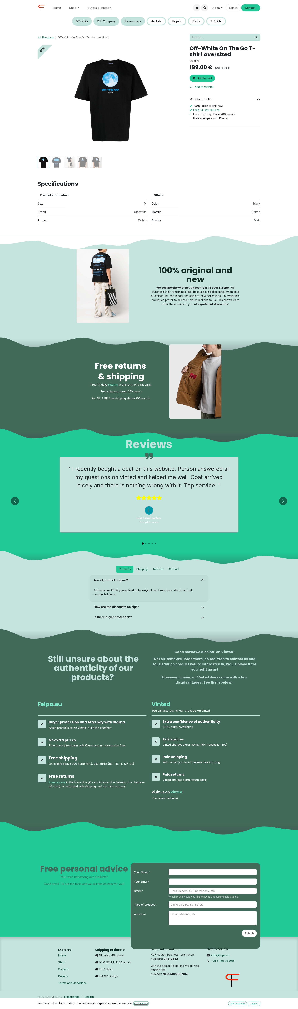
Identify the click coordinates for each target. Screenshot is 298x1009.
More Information (201, 99)
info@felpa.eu (220, 955)
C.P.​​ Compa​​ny (106, 21)
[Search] (256, 37)
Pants (196, 21)
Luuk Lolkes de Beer (148, 518)
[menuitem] (57, 7)
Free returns (57, 782)
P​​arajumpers (133, 21)
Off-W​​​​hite (82, 21)
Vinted (161, 704)
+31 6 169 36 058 (222, 960)
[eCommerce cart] (196, 7)
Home (62, 955)
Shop (61, 962)
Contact (63, 969)
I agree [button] (254, 1003)
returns (113, 384)
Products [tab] (125, 569)
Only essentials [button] (237, 1003)
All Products (46, 37)
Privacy (63, 976)
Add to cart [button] (204, 78)
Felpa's (177, 21)
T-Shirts (216, 21)
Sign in (233, 7)
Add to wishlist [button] (203, 87)
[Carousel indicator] (143, 543)
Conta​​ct (250, 7)
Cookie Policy (141, 1003)
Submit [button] (249, 933)
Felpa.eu (50, 704)
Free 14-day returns (206, 110)
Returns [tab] (158, 569)
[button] (204, 7)
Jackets (156, 21)
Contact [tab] (174, 569)
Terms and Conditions (72, 983)
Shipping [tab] (142, 569)
